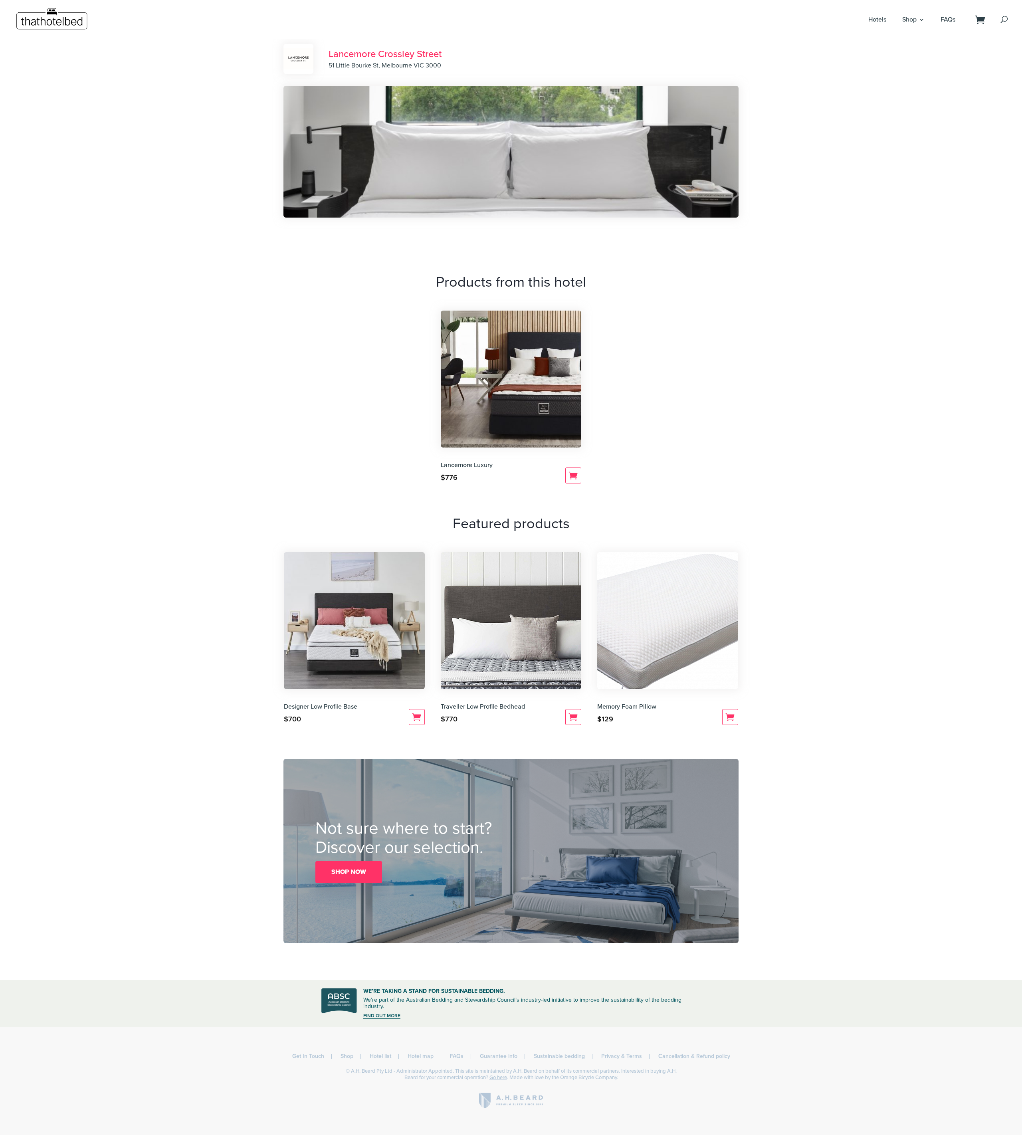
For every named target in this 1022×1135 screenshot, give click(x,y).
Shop (909, 20)
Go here (498, 1077)
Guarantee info (498, 1056)
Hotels (877, 20)
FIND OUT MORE (381, 1015)
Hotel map (421, 1056)
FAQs (948, 20)
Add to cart (573, 475)
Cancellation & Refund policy (694, 1056)
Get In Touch (308, 1056)
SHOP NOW (348, 872)
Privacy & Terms (621, 1056)
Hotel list (380, 1056)
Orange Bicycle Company (588, 1077)
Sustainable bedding (559, 1056)
